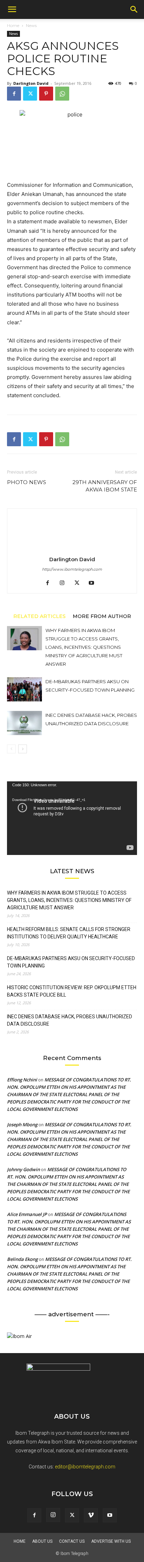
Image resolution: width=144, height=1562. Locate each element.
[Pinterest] (46, 94)
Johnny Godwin (23, 1169)
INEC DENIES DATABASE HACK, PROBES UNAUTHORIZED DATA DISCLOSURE (69, 1020)
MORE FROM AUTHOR (102, 616)
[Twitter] (30, 94)
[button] (12, 9)
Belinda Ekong (22, 1259)
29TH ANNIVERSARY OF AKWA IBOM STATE (104, 486)
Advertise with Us (111, 1541)
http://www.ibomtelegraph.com (72, 569)
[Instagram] (65, 583)
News (31, 25)
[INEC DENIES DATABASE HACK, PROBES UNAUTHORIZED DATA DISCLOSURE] (24, 723)
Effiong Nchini (22, 1080)
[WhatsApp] (62, 94)
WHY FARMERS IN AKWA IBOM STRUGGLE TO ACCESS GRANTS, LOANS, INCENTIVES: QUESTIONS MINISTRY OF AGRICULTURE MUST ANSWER (83, 647)
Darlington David (31, 83)
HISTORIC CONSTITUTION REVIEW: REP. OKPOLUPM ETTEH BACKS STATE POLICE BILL (71, 991)
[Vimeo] (91, 1515)
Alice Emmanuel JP (27, 1214)
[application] (72, 818)
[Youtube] (94, 583)
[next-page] (22, 749)
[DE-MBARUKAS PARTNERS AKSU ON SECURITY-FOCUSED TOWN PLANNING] (24, 689)
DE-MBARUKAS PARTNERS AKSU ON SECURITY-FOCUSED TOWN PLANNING (71, 962)
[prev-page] (11, 749)
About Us (42, 1541)
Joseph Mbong (22, 1124)
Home (13, 25)
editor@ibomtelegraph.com (85, 1466)
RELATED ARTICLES (39, 616)
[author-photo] (72, 549)
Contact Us (72, 1541)
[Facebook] (14, 94)
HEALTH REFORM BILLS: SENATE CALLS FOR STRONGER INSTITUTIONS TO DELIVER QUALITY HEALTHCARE (68, 932)
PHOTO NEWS (26, 482)
